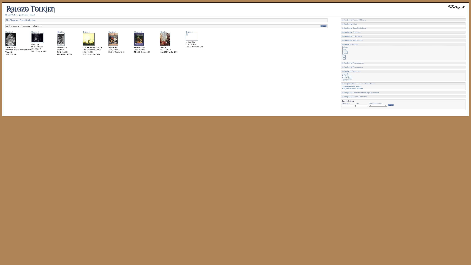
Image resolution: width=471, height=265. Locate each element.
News (7, 15)
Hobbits (345, 51)
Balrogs (345, 47)
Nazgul (345, 53)
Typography (347, 80)
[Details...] (9, 32)
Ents (344, 49)
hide (349, 44)
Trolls (344, 57)
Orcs (344, 55)
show (350, 20)
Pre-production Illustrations (352, 89)
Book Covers (347, 76)
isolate (344, 20)
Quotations (23, 15)
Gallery (14, 15)
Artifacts (345, 74)
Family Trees (347, 78)
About (32, 15)
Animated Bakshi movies (351, 87)
